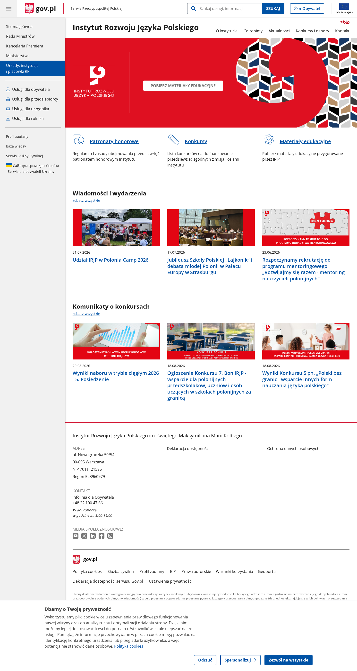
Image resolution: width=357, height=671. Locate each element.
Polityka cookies (87, 571)
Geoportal (267, 571)
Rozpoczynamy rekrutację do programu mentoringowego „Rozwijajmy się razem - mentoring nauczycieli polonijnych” (303, 269)
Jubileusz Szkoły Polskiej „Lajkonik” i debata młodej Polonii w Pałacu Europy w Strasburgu (209, 266)
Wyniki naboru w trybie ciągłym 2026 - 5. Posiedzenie (116, 376)
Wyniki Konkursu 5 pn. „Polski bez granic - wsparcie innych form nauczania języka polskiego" (302, 379)
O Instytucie (227, 31)
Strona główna (24, 26)
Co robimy (253, 31)
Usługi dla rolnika (27, 118)
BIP (173, 571)
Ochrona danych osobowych (293, 448)
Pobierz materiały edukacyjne (183, 85)
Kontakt (342, 31)
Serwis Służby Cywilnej (24, 156)
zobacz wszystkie (86, 200)
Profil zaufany (17, 136)
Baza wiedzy (16, 146)
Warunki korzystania (234, 571)
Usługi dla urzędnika (30, 108)
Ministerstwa (18, 55)
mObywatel (309, 10)
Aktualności (279, 31)
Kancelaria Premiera (24, 46)
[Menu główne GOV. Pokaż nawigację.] (8, 8)
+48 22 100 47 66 (88, 503)
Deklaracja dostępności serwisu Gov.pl (108, 581)
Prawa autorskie (196, 571)
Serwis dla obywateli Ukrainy (32, 168)
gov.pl (90, 559)
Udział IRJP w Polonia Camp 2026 (110, 260)
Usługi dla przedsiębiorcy (34, 99)
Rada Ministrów (20, 36)
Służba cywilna (121, 571)
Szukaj (273, 8)
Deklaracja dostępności (188, 448)
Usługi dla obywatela (30, 89)
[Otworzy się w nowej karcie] (76, 536)
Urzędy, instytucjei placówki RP (22, 68)
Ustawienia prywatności (170, 581)
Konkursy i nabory (312, 31)
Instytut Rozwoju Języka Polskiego (136, 27)
